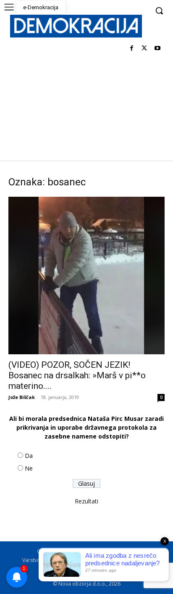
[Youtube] (157, 48)
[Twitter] (144, 48)
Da (29, 456)
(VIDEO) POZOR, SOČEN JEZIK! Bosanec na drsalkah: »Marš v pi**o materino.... (77, 375)
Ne (29, 468)
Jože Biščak (21, 397)
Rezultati (86, 501)
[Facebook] (131, 48)
